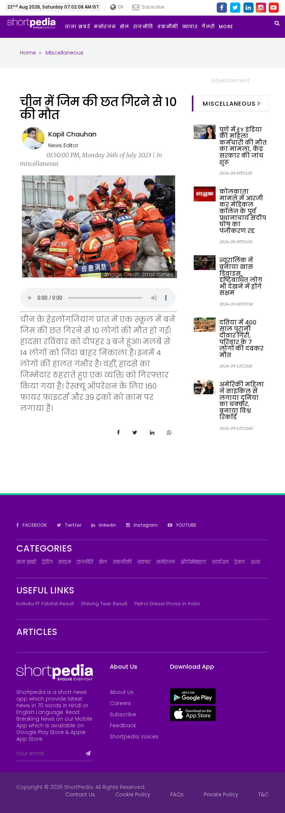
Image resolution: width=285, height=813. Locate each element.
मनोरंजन (165, 562)
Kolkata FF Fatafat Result (45, 603)
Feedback (123, 725)
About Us (122, 692)
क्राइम (64, 562)
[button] (228, 27)
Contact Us (80, 794)
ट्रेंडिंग (47, 562)
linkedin (107, 525)
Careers (120, 703)
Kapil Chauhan (72, 134)
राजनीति (84, 562)
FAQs (177, 794)
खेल (103, 562)
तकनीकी (122, 562)
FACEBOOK (34, 525)
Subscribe (123, 714)
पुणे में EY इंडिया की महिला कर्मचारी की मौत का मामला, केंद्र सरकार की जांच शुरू (243, 146)
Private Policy (221, 794)
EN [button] (120, 7)
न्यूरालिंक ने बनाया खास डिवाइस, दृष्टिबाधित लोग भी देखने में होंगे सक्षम (240, 276)
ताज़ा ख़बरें (26, 562)
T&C (263, 794)
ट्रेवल (239, 562)
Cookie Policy (132, 794)
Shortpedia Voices (134, 736)
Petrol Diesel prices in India (167, 603)
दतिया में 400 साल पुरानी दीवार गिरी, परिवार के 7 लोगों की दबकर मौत (241, 338)
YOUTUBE (185, 525)
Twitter (72, 525)
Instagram (145, 525)
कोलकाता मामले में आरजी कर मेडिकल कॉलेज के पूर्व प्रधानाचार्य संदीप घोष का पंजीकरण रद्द (242, 211)
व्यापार (144, 562)
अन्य (255, 562)
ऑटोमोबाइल (193, 562)
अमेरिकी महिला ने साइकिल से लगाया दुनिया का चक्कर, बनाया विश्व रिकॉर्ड (241, 400)
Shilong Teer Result (104, 603)
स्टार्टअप (220, 562)
